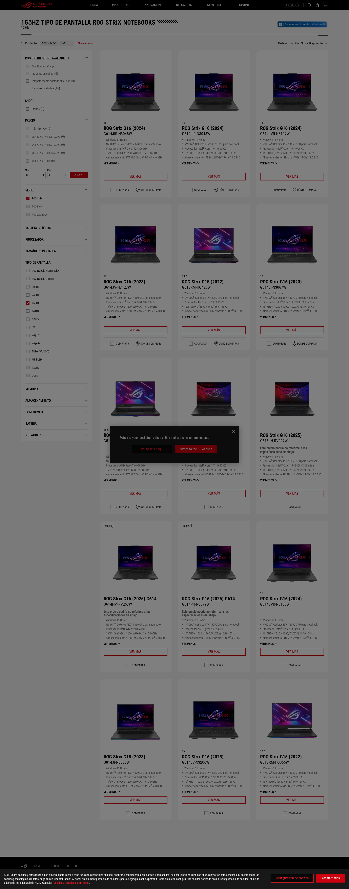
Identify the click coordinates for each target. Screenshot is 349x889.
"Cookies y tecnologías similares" (71, 882)
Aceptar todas (331, 878)
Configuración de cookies (292, 878)
